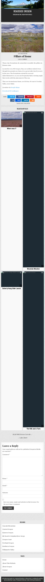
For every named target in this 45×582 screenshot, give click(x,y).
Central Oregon (7, 529)
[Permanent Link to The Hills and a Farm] (33, 349)
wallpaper (27, 103)
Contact (5, 570)
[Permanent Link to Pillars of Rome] (22, 38)
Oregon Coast (7, 539)
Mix (33, 100)
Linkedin (26, 100)
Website (5, 492)
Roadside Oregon (23, 11)
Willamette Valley (8, 550)
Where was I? (11, 129)
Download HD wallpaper (10, 91)
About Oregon (7, 566)
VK (13, 100)
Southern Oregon (8, 546)
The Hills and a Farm (33, 429)
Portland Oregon (8, 543)
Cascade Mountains (8, 526)
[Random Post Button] (22, 18)
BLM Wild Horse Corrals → (22, 434)
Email (4, 485)
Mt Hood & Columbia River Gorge (13, 536)
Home (4, 560)
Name (4, 478)
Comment (6, 454)
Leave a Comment (22, 59)
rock (22, 103)
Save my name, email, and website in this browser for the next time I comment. (21, 503)
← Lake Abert (22, 438)
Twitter (12, 97)
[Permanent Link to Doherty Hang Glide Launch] (11, 279)
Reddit (38, 97)
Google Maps (15, 87)
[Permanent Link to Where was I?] (11, 119)
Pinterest (30, 97)
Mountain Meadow (33, 269)
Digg (18, 100)
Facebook (20, 97)
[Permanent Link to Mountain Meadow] (33, 189)
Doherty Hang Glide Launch (11, 288)
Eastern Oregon (22, 53)
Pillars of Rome (22, 56)
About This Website (8, 563)
